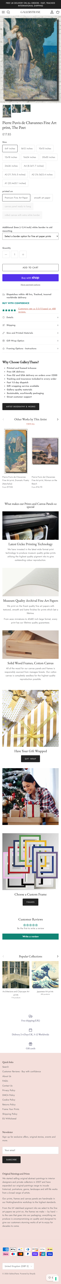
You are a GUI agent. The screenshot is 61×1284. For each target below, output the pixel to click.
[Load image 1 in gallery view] (30, 59)
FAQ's (5, 1081)
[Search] (10, 12)
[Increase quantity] (23, 254)
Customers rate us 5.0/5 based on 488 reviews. (37, 310)
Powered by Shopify (27, 1273)
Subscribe (11, 1159)
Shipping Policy (9, 1114)
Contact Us (7, 1085)
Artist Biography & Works (20, 406)
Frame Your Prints (10, 1109)
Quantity (6, 248)
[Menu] (3, 12)
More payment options (30, 284)
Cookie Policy (8, 1099)
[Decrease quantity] (5, 254)
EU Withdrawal (9, 1118)
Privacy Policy (8, 1090)
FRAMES (30, 902)
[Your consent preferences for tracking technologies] (56, 1279)
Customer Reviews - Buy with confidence (21, 1071)
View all (30, 424)
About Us (6, 1076)
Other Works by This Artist (30, 419)
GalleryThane (14, 1273)
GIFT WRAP (30, 758)
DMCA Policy (8, 1095)
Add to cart (30, 267)
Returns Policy (9, 1104)
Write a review (31, 936)
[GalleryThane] (30, 12)
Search (5, 1066)
